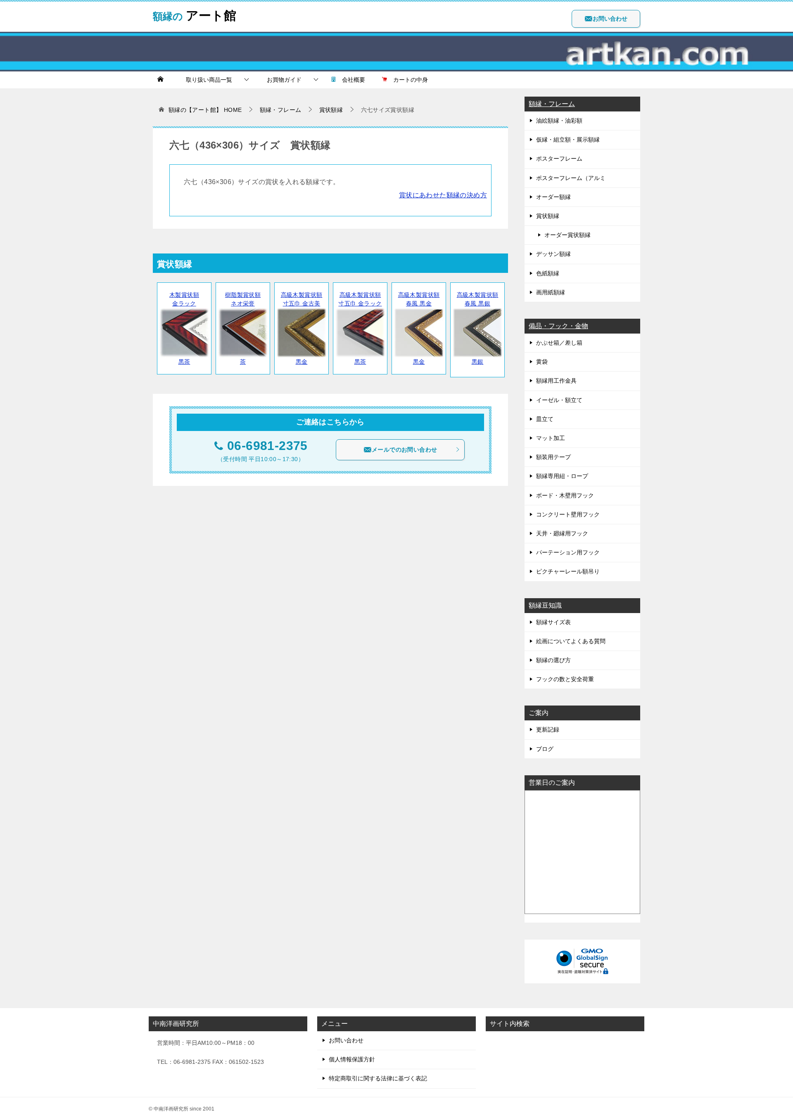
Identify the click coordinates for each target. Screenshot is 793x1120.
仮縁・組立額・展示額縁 (568, 139)
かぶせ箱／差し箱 (559, 342)
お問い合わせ (610, 18)
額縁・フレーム (552, 103)
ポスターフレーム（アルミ (570, 178)
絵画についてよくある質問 (570, 641)
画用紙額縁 (550, 292)
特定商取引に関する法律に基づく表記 (378, 1078)
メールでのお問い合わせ (404, 449)
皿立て (544, 419)
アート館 (194, 14)
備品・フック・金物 (558, 325)
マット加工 (550, 438)
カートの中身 (407, 79)
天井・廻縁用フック (562, 533)
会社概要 (350, 79)
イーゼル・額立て (559, 400)
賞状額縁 (547, 216)
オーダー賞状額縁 (567, 235)
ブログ (544, 749)
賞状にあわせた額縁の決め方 (443, 195)
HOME (205, 110)
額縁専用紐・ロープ (562, 476)
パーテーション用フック (568, 552)
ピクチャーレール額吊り (568, 571)
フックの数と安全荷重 (565, 679)
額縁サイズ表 (553, 622)
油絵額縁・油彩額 (559, 120)
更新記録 (547, 729)
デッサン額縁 (553, 254)
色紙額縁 (547, 273)
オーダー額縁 (553, 197)
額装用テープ (553, 457)
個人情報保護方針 (352, 1059)
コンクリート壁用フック (568, 514)
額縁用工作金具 (556, 380)
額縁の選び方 (553, 660)
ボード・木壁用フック (565, 495)
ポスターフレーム (559, 158)
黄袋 (542, 361)
